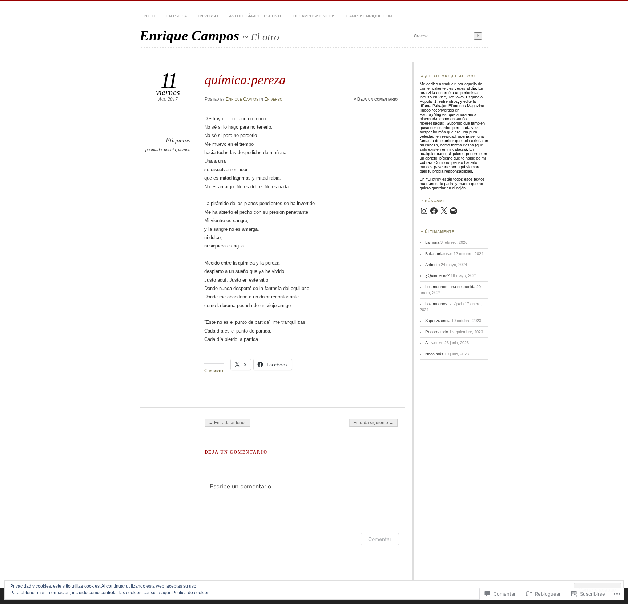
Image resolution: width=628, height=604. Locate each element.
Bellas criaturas (438, 253)
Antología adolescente (255, 16)
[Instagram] (424, 210)
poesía (170, 150)
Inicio (149, 16)
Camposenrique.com (369, 16)
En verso (208, 16)
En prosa (176, 16)
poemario (153, 150)
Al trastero (434, 343)
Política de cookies (190, 592)
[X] (443, 210)
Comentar (379, 539)
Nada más (434, 354)
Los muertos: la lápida (444, 304)
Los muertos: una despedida (450, 287)
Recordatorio (436, 332)
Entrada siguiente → (373, 422)
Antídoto (432, 264)
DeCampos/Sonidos (314, 16)
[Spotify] (453, 210)
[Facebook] (434, 210)
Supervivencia (437, 320)
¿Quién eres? (437, 275)
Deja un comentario (377, 99)
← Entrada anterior (227, 422)
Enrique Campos (191, 35)
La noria (432, 242)
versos (184, 150)
